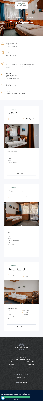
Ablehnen (7, 397)
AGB (12, 361)
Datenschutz (12, 364)
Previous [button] (6, 136)
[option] (21, 136)
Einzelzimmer (30, 361)
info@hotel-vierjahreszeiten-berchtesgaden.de (21, 359)
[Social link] (22, 377)
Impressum (12, 367)
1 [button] (20, 225)
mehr (36, 397)
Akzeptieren (21, 397)
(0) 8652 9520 (22, 357)
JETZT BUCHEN (21, 173)
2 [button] (21, 225)
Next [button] (37, 136)
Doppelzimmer (31, 364)
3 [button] (22, 225)
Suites (31, 367)
